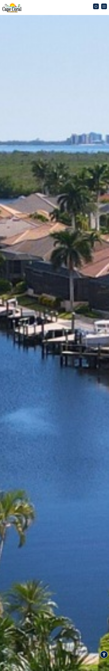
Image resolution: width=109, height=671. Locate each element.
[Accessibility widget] (104, 655)
